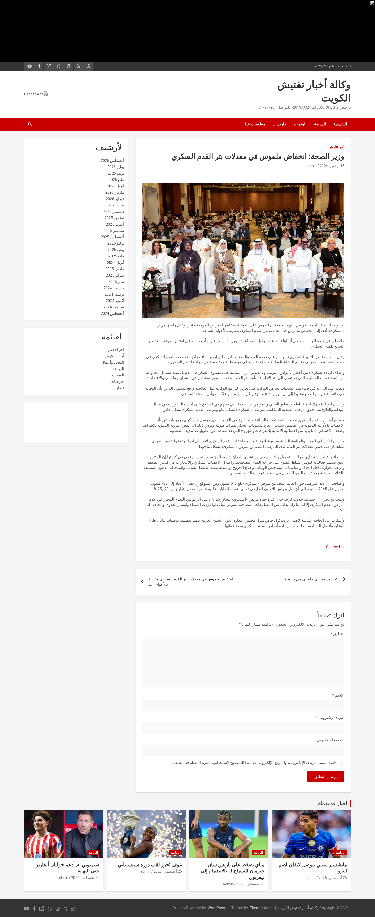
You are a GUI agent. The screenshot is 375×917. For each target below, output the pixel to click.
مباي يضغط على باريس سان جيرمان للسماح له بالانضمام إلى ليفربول (233, 871)
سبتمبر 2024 (114, 307)
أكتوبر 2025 (115, 224)
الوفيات (300, 124)
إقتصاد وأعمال (112, 362)
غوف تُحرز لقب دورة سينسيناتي (150, 865)
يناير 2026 (116, 205)
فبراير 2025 (115, 275)
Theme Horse (261, 908)
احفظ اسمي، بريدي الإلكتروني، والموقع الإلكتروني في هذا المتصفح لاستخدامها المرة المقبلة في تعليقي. (254, 762)
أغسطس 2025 (112, 237)
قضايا (120, 388)
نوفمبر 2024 (114, 294)
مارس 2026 (114, 192)
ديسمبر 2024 (113, 288)
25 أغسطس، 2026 (333, 878)
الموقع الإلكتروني (330, 740)
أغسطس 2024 (112, 313)
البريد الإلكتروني (330, 717)
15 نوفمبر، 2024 (332, 166)
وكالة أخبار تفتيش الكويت (298, 908)
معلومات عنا (255, 124)
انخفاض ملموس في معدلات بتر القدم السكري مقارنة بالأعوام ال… (190, 582)
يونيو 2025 (116, 249)
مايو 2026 (116, 179)
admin (311, 166)
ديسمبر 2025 (113, 211)
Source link (335, 547)
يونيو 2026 (116, 173)
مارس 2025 (114, 269)
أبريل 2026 (115, 186)
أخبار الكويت (114, 356)
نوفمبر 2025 (114, 218)
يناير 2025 (116, 281)
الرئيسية (340, 124)
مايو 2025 (116, 256)
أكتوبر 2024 (115, 300)
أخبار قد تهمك (332, 803)
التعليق (337, 634)
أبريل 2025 (115, 262)
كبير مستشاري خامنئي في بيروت (311, 579)
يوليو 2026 (115, 167)
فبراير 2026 (115, 198)
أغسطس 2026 (112, 160)
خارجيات (279, 124)
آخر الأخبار (336, 147)
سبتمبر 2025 (114, 230)
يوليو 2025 (115, 243)
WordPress (217, 908)
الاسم (338, 695)
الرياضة (320, 124)
